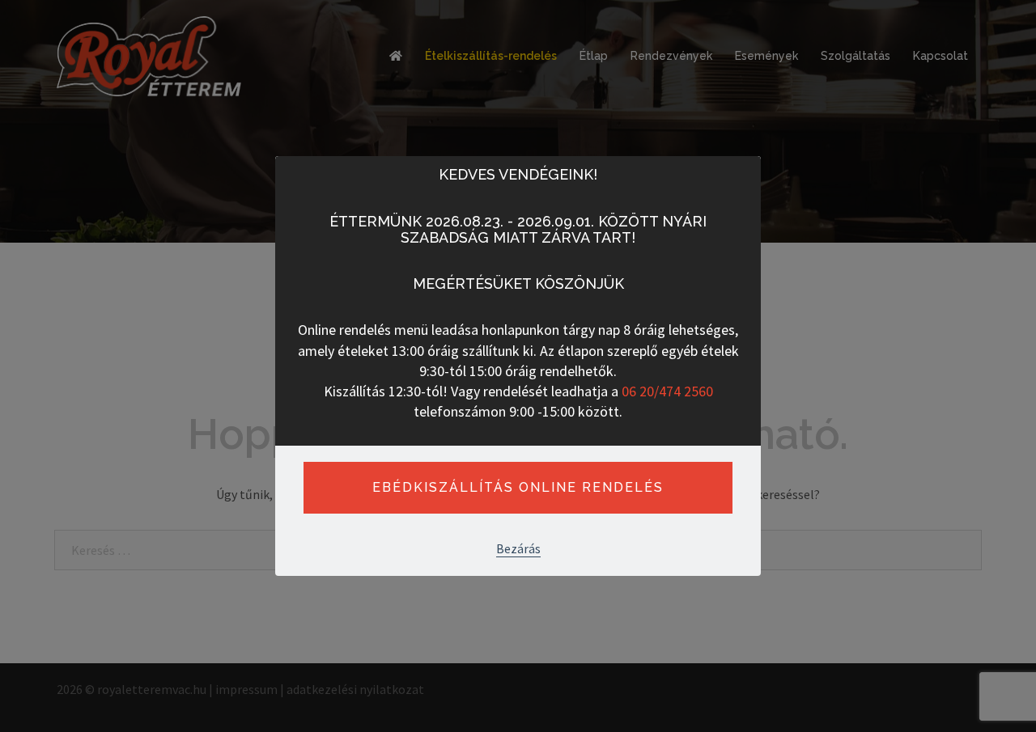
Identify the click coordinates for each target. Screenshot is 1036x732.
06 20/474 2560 (667, 391)
